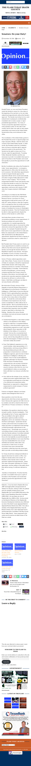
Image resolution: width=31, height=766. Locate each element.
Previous (4, 723)
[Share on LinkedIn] (8, 67)
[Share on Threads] (28, 67)
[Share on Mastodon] (20, 67)
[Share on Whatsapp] (18, 67)
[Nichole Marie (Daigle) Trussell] (7, 705)
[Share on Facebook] (3, 67)
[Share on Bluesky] (25, 67)
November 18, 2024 (8, 38)
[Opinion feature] (15, 63)
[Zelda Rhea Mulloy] (23, 705)
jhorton (19, 38)
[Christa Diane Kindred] (23, 700)
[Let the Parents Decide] (15, 705)
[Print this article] (15, 67)
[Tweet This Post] (5, 67)
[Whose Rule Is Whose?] (20, 546)
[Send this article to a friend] (13, 67)
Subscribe (6, 662)
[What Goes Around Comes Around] (7, 563)
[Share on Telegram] (23, 67)
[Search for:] (15, 2)
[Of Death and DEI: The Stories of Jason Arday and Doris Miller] (7, 700)
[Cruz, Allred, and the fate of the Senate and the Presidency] (7, 546)
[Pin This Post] (10, 67)
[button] (29, 22)
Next (27, 723)
